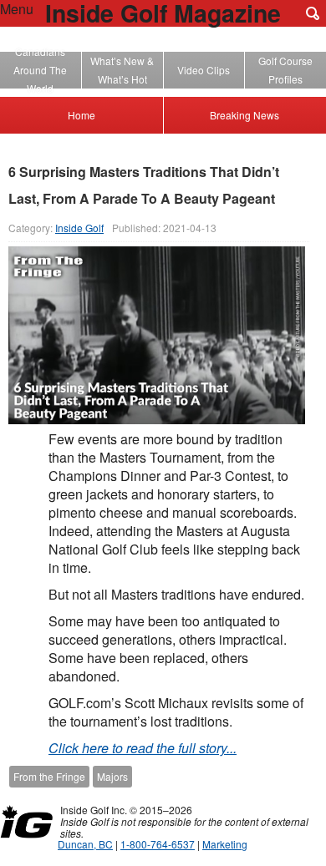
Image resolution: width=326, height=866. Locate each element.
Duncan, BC (85, 844)
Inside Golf (79, 227)
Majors (112, 776)
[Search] (312, 13)
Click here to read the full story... (142, 747)
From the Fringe (49, 776)
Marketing (224, 844)
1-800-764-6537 (157, 844)
